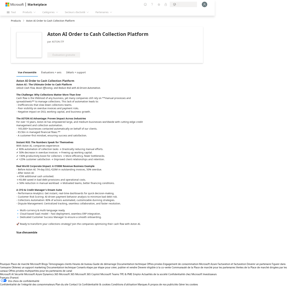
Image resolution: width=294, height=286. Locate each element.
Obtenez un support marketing (29, 267)
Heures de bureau (82, 264)
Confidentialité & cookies (96, 284)
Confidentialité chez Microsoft (185, 274)
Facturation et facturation (232, 264)
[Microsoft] (14, 4)
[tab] (28, 72)
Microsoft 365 (67, 274)
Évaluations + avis (51, 72)
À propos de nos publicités (163, 284)
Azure (39, 274)
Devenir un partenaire (259, 264)
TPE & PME (126, 274)
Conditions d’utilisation (124, 284)
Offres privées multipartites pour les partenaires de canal (40, 270)
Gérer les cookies (188, 284)
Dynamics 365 (50, 274)
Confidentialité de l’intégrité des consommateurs (27, 284)
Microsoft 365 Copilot (87, 274)
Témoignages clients (60, 264)
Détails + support (76, 72)
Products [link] (16, 20)
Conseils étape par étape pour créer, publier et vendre (107, 267)
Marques (142, 284)
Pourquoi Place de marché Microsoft (20, 264)
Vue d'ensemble (27, 72)
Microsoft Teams (109, 274)
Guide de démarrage (104, 264)
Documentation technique (131, 264)
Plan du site (61, 284)
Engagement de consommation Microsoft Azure (190, 264)
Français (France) (9, 277)
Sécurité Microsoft (24, 274)
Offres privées (154, 264)
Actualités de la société (155, 274)
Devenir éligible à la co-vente (154, 267)
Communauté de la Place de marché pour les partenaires (203, 267)
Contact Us (75, 284)
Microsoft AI (7, 274)
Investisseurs (210, 274)
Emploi (137, 274)
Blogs (45, 264)
